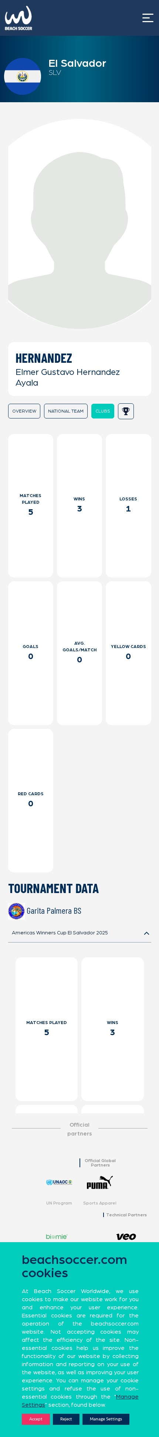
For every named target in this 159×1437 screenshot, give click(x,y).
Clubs (102, 411)
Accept (36, 1419)
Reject (66, 1419)
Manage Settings (106, 1419)
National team (66, 411)
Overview (24, 411)
